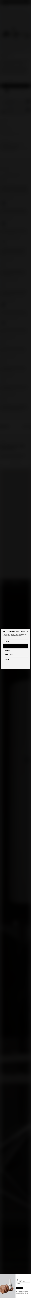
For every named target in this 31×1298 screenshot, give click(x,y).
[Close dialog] (29, 1275)
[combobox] (17, 1286)
